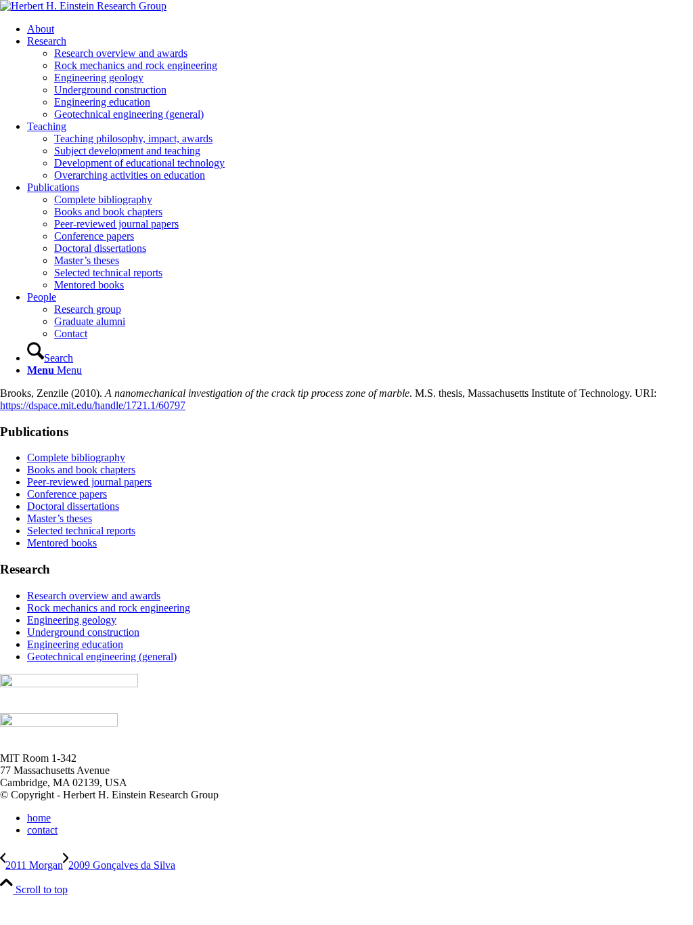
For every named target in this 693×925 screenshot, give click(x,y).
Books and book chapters (81, 469)
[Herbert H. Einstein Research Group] (83, 6)
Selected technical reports (81, 530)
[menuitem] (360, 29)
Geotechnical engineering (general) (102, 656)
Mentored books (62, 542)
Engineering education (75, 644)
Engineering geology (71, 620)
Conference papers (67, 494)
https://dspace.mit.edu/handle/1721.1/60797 (92, 405)
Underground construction (83, 632)
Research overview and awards (93, 595)
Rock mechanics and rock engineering (108, 608)
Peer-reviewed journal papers (89, 482)
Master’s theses (59, 518)
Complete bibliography (76, 457)
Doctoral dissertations (73, 506)
